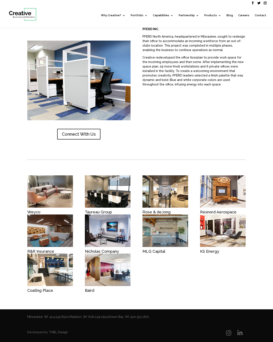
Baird (89, 290)
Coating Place (40, 290)
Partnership (187, 15)
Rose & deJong (156, 212)
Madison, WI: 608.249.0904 (89, 317)
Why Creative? (111, 15)
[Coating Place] (50, 270)
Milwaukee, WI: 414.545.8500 (48, 317)
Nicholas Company (102, 251)
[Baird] (108, 270)
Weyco (33, 212)
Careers (243, 15)
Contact (260, 15)
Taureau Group (98, 212)
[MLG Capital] (165, 230)
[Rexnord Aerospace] (223, 191)
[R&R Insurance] (50, 230)
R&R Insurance (40, 251)
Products (210, 15)
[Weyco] (50, 191)
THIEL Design (58, 332)
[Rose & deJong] (165, 191)
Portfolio (137, 15)
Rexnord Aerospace (218, 212)
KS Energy (209, 251)
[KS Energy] (223, 230)
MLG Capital (153, 251)
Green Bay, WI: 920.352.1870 (129, 317)
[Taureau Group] (108, 191)
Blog (230, 15)
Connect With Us (79, 134)
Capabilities (161, 15)
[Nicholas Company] (108, 230)
